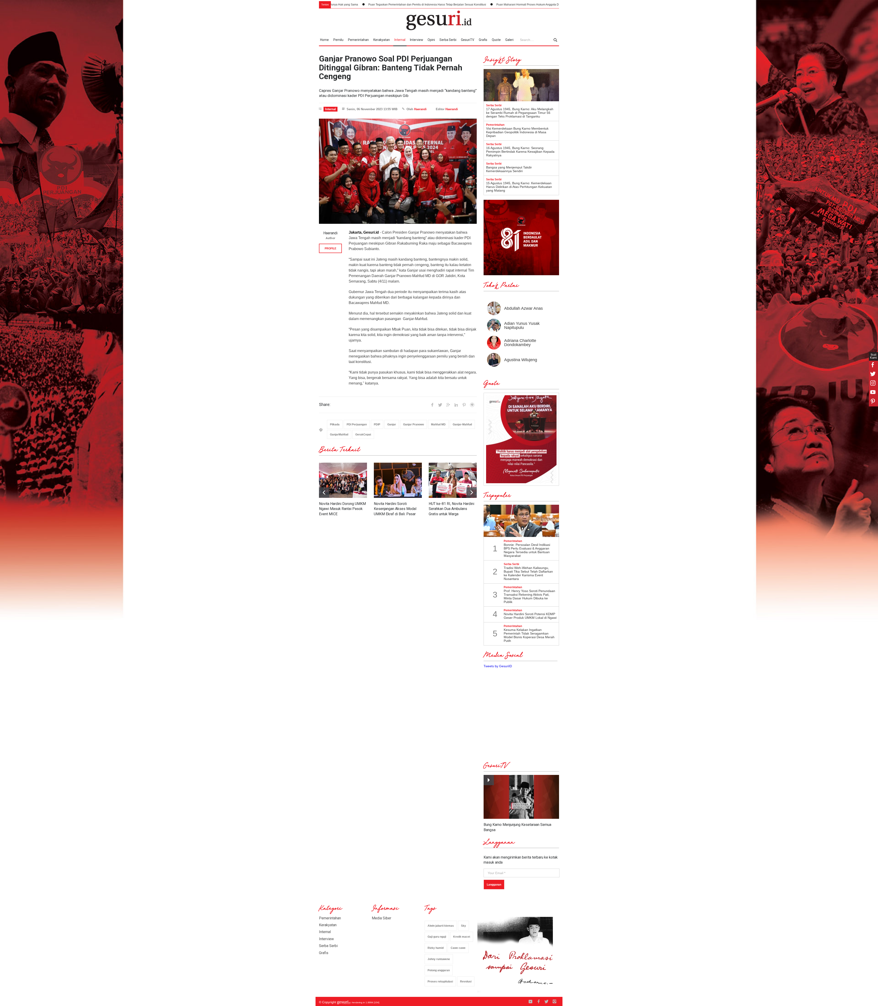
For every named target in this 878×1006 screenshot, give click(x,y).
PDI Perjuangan (357, 424)
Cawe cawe (458, 948)
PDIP (377, 424)
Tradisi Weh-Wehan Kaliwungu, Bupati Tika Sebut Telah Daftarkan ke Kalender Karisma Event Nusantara (528, 573)
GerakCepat (363, 434)
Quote (496, 40)
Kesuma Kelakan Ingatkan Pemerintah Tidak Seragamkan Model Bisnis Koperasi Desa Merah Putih (529, 635)
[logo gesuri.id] (439, 20)
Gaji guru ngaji (437, 936)
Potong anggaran (439, 970)
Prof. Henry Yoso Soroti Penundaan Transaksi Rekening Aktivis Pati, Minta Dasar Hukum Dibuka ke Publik (529, 596)
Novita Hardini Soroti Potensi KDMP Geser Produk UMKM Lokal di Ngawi (530, 615)
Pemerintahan (358, 40)
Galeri (509, 40)
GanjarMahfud (339, 434)
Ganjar (391, 424)
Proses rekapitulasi (440, 981)
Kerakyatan (381, 40)
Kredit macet (461, 936)
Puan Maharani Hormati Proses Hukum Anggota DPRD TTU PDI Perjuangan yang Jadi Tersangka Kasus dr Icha (443, 4)
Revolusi (465, 981)
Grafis (483, 40)
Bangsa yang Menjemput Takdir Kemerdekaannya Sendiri (509, 169)
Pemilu (338, 40)
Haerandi (420, 109)
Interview (416, 40)
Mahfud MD (438, 424)
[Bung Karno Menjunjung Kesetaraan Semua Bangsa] (521, 797)
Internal (399, 40)
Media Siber (381, 918)
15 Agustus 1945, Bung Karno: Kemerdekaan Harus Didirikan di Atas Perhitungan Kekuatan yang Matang (519, 186)
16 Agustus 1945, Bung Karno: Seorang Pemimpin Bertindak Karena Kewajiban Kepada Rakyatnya (520, 151)
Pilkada (335, 424)
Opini (431, 40)
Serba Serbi (447, 40)
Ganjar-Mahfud (462, 424)
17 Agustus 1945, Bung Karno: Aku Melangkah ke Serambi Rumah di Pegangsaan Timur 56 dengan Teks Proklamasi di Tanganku (519, 112)
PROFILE (330, 248)
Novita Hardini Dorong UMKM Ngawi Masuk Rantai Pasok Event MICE (342, 509)
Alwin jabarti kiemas (441, 925)
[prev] (471, 492)
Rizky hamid (436, 948)
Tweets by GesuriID (498, 666)
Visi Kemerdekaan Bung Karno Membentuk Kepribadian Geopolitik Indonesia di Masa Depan (517, 132)
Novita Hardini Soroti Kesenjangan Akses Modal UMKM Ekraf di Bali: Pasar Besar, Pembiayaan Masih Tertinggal (395, 514)
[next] (324, 492)
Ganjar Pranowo (413, 424)
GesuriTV (467, 40)
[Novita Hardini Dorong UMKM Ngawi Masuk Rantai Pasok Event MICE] (343, 480)
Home (324, 40)
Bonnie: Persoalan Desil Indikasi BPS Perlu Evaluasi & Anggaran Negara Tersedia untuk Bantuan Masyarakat (527, 550)
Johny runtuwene (439, 959)
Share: (324, 405)
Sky (463, 925)
